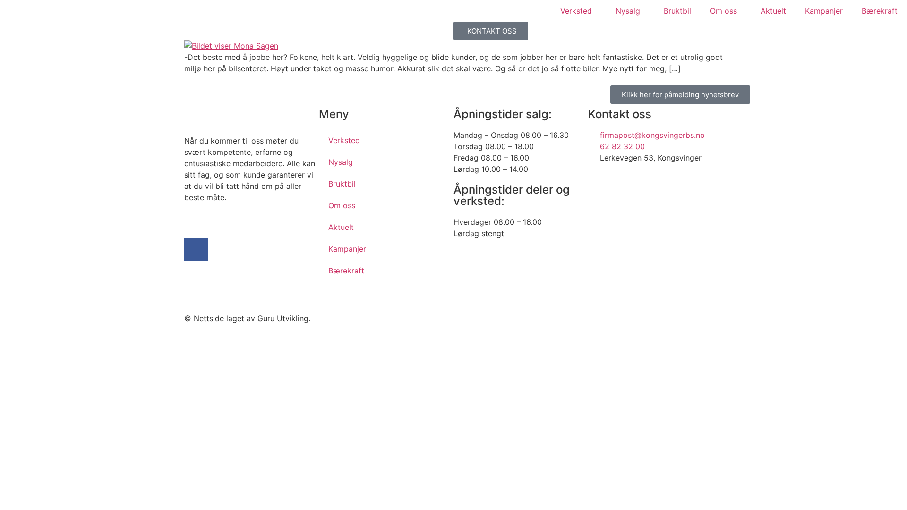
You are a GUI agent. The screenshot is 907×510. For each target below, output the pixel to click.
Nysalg (628, 11)
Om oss (723, 11)
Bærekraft (880, 11)
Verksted (576, 11)
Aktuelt (773, 11)
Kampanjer (824, 11)
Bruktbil (677, 11)
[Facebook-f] (196, 249)
